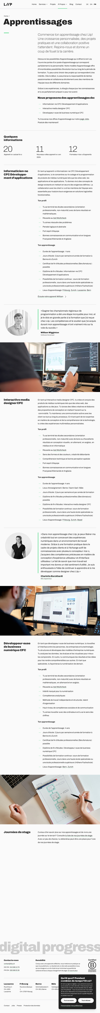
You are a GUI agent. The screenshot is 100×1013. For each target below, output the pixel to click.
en (91, 4)
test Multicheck (59, 218)
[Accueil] (8, 4)
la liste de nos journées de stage (78, 835)
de (87, 4)
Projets (53, 4)
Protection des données (32, 1005)
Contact (78, 4)
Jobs (13, 1005)
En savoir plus (72, 970)
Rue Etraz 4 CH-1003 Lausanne (8, 989)
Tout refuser (86, 1000)
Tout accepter (69, 1000)
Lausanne (81, 290)
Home (34, 4)
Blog (71, 4)
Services (42, 4)
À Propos (61, 4)
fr (95, 4)
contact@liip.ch (9, 963)
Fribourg (66, 290)
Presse (19, 1005)
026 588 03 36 (14, 970)
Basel (79, 520)
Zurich (73, 290)
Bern (89, 290)
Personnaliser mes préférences (71, 1005)
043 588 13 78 (14, 967)
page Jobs (84, 119)
